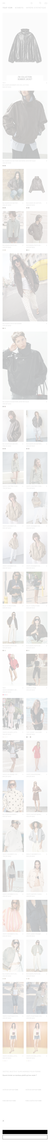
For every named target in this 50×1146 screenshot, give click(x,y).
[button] (25, 1132)
